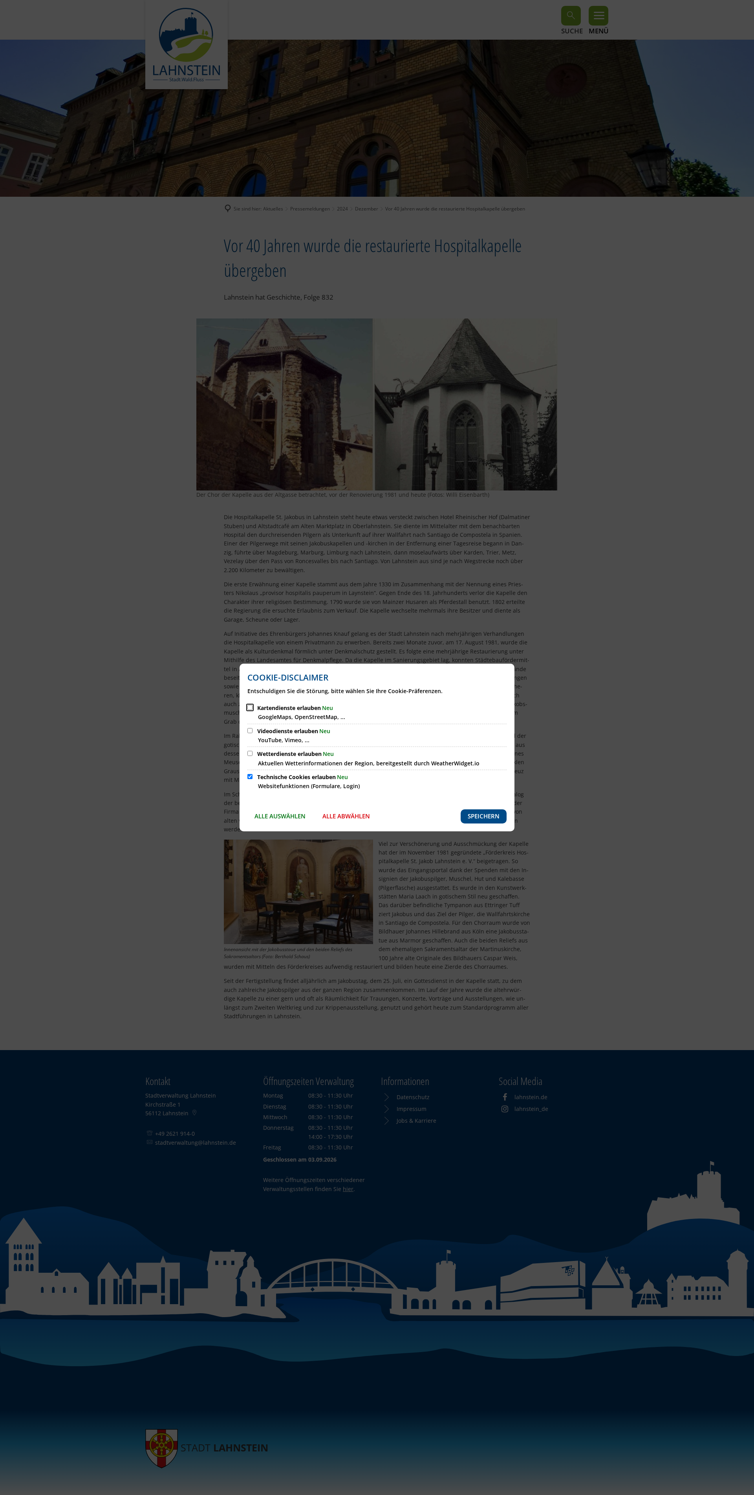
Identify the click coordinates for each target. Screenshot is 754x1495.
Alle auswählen (280, 816)
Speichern (484, 816)
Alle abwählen (346, 816)
